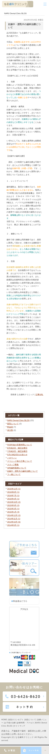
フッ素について (14, 474)
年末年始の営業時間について (19, 445)
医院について (13, 424)
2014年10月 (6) (14, 522)
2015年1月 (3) (13, 512)
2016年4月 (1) (13, 499)
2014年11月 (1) (13, 519)
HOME (4, 720)
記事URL (39, 394)
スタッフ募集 (13, 464)
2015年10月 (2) (14, 502)
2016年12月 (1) (14, 489)
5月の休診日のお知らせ (17, 454)
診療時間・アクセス (25, 723)
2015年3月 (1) (13, 509)
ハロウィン (12, 458)
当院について (30, 720)
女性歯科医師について (16, 468)
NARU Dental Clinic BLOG (18, 420)
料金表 (10, 427)
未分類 (10, 430)
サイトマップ (19, 726)
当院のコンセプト (15, 720)
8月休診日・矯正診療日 (17, 448)
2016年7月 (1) (13, 495)
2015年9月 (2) (13, 505)
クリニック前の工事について (19, 461)
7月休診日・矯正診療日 (17, 451)
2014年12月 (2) (14, 515)
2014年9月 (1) (13, 525)
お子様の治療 (10, 723)
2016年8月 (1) (13, 492)
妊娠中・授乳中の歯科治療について (22, 471)
